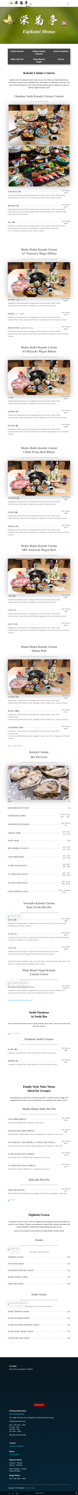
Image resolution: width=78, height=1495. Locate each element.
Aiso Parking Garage (16, 1414)
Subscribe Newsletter (16, 1446)
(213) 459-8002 (14, 1454)
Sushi (13, 51)
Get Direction (39, 1405)
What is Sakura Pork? (15, 746)
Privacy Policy (29, 1488)
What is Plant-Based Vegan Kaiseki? (20, 1000)
